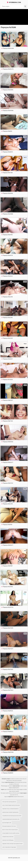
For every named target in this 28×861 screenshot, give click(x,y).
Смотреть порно (6, 779)
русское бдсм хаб (6, 823)
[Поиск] (25, 6)
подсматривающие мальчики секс (10, 819)
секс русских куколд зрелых (9, 802)
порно (2, 789)
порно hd (10, 796)
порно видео (23, 793)
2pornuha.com (15, 2)
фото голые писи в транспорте (10, 830)
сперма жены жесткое (7, 836)
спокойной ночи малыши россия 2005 (11, 816)
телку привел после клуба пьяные (10, 833)
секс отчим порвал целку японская (11, 805)
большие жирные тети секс (9, 826)
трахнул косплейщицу (7, 840)
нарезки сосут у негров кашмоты (10, 809)
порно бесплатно (9, 782)
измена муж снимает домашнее (10, 812)
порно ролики (16, 786)
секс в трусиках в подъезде (9, 847)
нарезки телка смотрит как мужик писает (12, 843)
